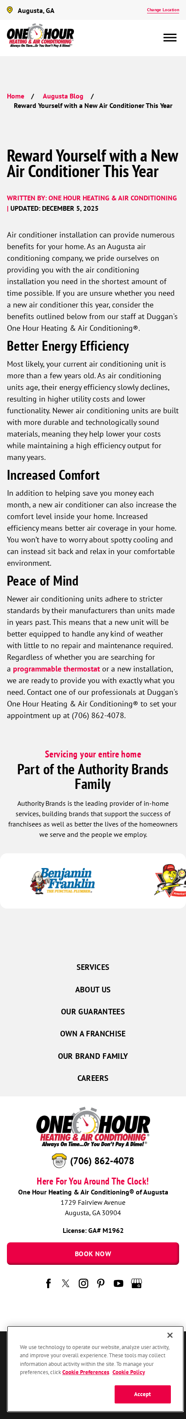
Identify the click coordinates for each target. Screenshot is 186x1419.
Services (93, 967)
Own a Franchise (92, 1034)
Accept (142, 1394)
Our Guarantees (93, 1012)
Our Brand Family (93, 1056)
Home (15, 96)
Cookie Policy (128, 1372)
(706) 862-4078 (102, 1161)
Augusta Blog (63, 96)
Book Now (93, 1253)
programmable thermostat (56, 669)
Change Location (163, 10)
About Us (93, 990)
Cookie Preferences (85, 1372)
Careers (93, 1078)
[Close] (170, 1335)
